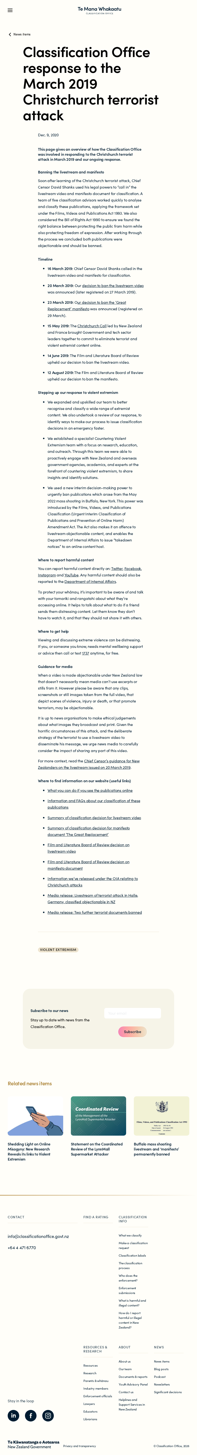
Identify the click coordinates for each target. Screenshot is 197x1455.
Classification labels (132, 1255)
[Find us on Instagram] (48, 1415)
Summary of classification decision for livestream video (94, 817)
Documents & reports (133, 1376)
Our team (125, 1369)
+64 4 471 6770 (22, 1247)
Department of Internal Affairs (90, 581)
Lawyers (89, 1403)
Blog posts (161, 1369)
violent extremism (58, 949)
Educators (90, 1411)
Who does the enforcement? (128, 1277)
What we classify (130, 1235)
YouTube (71, 574)
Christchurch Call (91, 325)
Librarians (90, 1419)
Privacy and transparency (79, 1446)
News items (161, 1361)
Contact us (126, 1392)
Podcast (160, 1376)
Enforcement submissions (127, 1290)
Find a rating (96, 1216)
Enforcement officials (97, 1396)
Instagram (47, 574)
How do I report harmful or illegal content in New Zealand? (130, 1320)
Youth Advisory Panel (133, 1384)
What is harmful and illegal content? (132, 1302)
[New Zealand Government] (33, 1444)
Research (89, 1373)
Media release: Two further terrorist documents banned (95, 912)
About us (125, 1361)
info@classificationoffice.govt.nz (38, 1236)
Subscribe (132, 1031)
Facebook (132, 568)
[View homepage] (99, 10)
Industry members (95, 1388)
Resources (90, 1365)
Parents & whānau (95, 1380)
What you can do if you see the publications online (90, 790)
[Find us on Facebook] (31, 1415)
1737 (85, 653)
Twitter (117, 568)
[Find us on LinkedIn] (13, 1415)
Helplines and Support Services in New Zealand (132, 1404)
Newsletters (162, 1384)
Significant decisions (168, 1392)
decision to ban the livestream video (113, 285)
